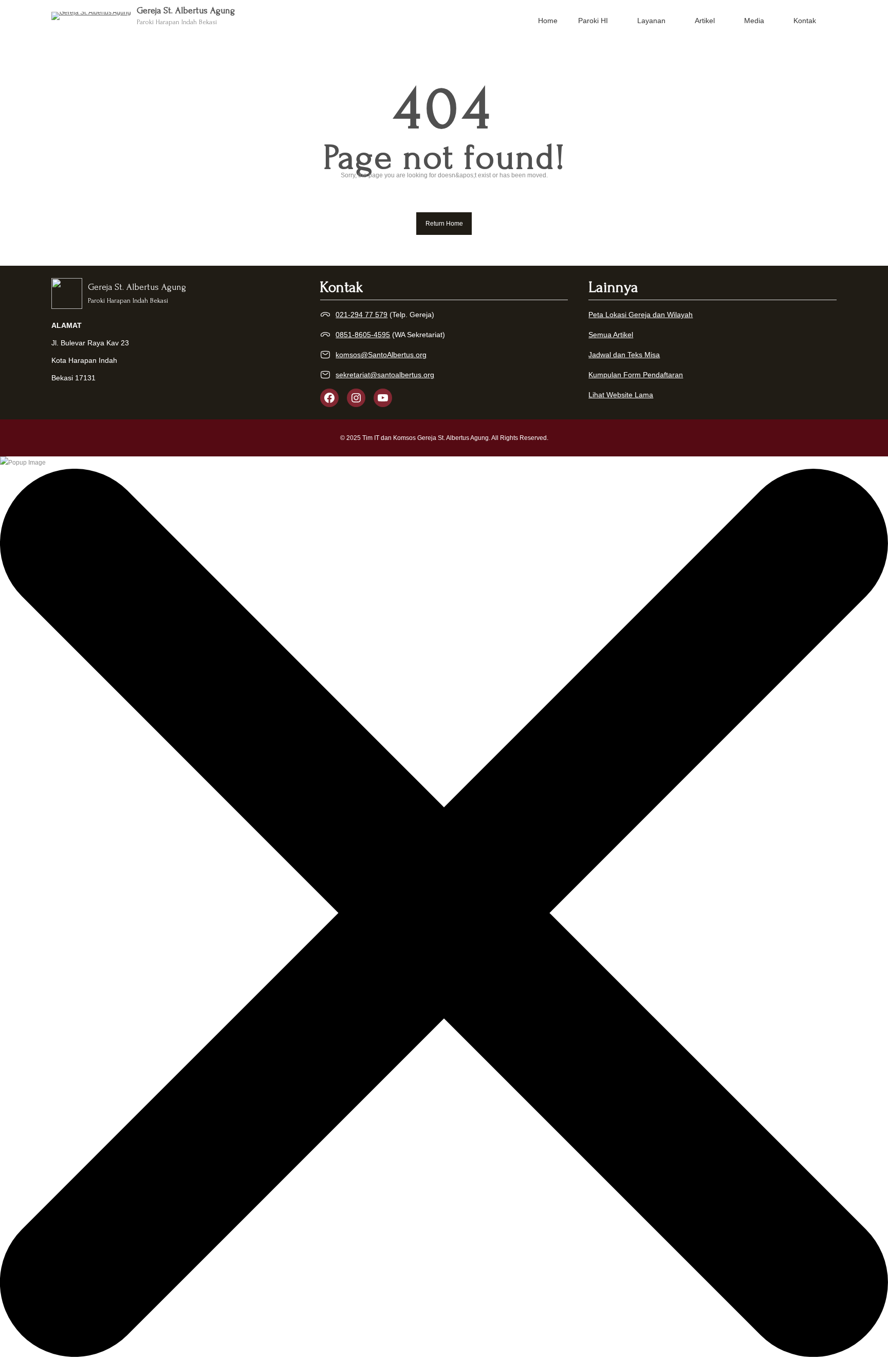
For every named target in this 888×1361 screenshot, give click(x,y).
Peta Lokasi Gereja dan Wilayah (640, 314)
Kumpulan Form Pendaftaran (635, 375)
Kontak (804, 20)
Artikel (705, 20)
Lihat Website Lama (620, 395)
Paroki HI (593, 20)
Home (548, 20)
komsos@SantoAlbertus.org (381, 355)
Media (754, 20)
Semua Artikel (610, 334)
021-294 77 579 (361, 314)
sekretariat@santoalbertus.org (385, 375)
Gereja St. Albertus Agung (186, 10)
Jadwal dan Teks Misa (624, 355)
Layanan (651, 20)
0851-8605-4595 (363, 334)
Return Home (444, 223)
